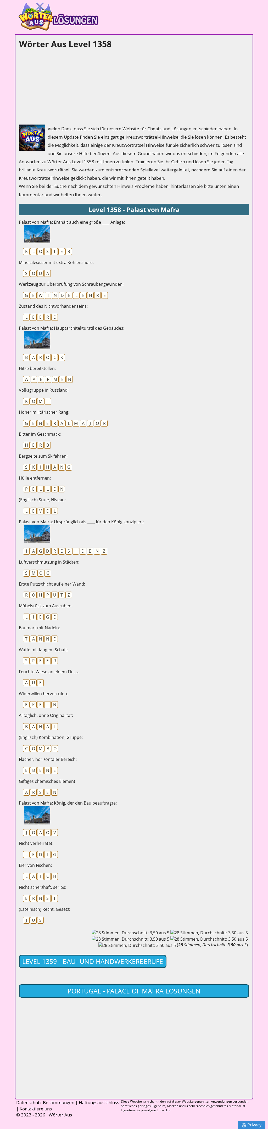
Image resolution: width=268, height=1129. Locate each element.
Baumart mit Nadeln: (39, 628)
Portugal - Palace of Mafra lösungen (134, 990)
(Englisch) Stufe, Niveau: (42, 500)
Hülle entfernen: (35, 478)
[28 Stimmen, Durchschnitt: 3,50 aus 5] (130, 933)
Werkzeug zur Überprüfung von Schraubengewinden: (71, 284)
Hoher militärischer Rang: (44, 412)
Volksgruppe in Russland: (44, 390)
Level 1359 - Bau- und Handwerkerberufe (92, 961)
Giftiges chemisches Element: (47, 781)
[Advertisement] (58, 85)
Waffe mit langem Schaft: (43, 650)
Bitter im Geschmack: (40, 434)
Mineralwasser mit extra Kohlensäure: (56, 262)
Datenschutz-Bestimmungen (45, 1102)
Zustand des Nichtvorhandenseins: (53, 306)
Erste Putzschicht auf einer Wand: (52, 584)
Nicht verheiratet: (36, 843)
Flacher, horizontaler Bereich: (48, 759)
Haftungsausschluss (99, 1102)
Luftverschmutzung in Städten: (49, 562)
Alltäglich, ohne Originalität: (46, 715)
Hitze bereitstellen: (37, 368)
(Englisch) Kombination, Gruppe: (51, 737)
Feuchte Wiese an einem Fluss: (49, 672)
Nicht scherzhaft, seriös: (42, 887)
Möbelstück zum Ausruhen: (45, 606)
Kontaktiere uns (36, 1109)
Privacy (254, 1125)
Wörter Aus (60, 1115)
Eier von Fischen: (35, 865)
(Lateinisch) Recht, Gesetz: (44, 909)
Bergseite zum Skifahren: (43, 456)
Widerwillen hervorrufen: (43, 694)
